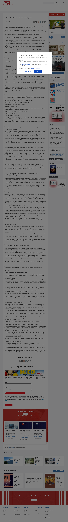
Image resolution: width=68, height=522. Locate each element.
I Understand (38, 71)
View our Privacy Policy (35, 68)
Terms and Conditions (27, 64)
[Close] (50, 53)
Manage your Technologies (29, 71)
